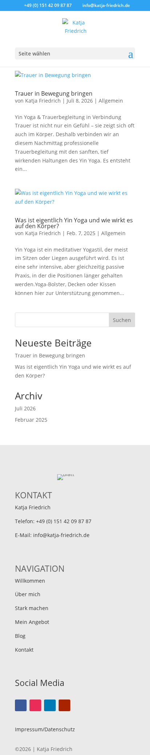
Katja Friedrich (43, 100)
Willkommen (30, 580)
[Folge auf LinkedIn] (50, 705)
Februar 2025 (31, 419)
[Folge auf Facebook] (21, 705)
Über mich (27, 594)
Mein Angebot (32, 621)
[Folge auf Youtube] (64, 705)
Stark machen (31, 608)
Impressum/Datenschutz (45, 729)
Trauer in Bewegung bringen (53, 93)
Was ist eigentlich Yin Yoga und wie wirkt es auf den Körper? (74, 223)
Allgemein (111, 100)
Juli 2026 (25, 408)
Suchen (122, 320)
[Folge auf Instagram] (35, 705)
